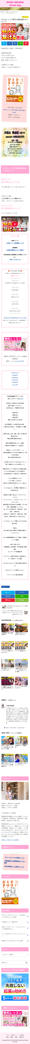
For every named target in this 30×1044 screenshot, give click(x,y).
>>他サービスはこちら (15, 259)
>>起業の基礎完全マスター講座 (14, 250)
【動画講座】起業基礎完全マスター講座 (15, 862)
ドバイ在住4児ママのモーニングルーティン (14, 935)
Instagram (14, 377)
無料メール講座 (9, 1037)
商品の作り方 (6, 586)
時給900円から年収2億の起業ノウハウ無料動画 (15, 8)
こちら (21, 398)
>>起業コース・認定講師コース (14, 243)
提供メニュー (14, 1035)
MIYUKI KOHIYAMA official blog (15, 3)
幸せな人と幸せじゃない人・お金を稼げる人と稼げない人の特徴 (14, 916)
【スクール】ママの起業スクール (14, 858)
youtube (14, 375)
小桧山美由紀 (10, 705)
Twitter (7, 727)
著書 (16, 1037)
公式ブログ (14, 372)
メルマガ (14, 384)
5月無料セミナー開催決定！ (10, 922)
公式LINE (14, 382)
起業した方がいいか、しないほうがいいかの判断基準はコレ (14, 928)
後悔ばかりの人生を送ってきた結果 (12, 940)
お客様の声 (21, 1037)
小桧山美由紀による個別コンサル (14, 866)
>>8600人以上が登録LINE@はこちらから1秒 (14, 318)
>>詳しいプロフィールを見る (10, 840)
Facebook (14, 380)
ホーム (8, 1035)
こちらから (19, 361)
